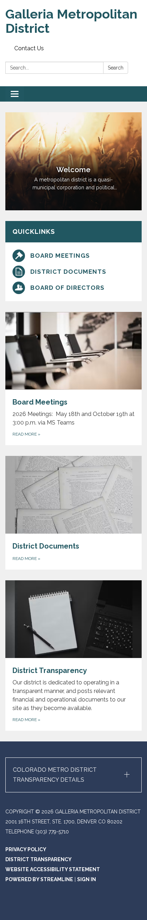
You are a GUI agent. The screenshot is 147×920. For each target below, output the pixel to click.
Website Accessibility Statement (52, 869)
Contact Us (29, 48)
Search (115, 68)
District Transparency (38, 859)
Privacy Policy (25, 849)
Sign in (86, 879)
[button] (73, 775)
